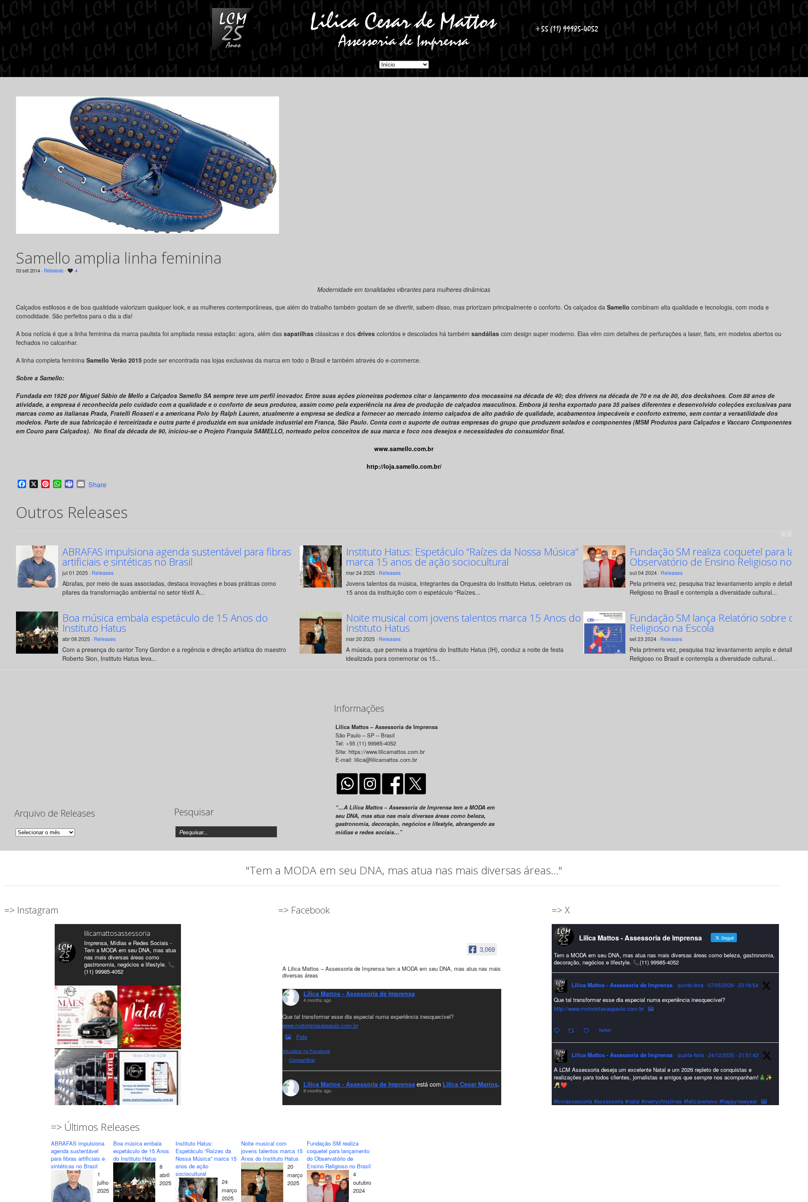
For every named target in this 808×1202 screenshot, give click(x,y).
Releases (54, 270)
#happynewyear (738, 1101)
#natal (632, 1101)
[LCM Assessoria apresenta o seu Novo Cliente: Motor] (149, 1080)
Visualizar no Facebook (306, 1050)
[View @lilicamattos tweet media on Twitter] (651, 1009)
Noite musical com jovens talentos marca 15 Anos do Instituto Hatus (463, 623)
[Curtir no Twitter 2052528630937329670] (588, 1031)
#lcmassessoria (573, 1101)
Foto (301, 1037)
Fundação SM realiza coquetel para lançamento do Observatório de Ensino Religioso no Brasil (339, 1154)
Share (97, 485)
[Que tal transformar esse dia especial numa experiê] (86, 1017)
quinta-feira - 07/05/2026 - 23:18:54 (718, 984)
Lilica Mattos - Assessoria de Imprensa (359, 993)
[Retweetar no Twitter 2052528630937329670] (573, 1031)
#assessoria (608, 1101)
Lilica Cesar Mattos (470, 1084)
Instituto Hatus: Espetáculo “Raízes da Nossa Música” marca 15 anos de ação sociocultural (462, 557)
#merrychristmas (661, 1101)
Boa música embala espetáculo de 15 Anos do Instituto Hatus (165, 623)
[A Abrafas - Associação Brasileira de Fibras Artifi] (86, 1080)
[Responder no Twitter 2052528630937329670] (559, 1031)
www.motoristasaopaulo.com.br (320, 1025)
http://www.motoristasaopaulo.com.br (599, 1008)
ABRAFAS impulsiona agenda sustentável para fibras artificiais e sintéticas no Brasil (176, 557)
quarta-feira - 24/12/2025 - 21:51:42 (718, 1054)
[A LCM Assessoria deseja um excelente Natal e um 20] (149, 1017)
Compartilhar (302, 1059)
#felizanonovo (701, 1101)
